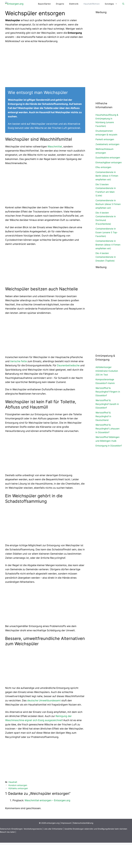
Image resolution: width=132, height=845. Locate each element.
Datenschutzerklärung (83, 823)
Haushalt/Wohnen (92, 4)
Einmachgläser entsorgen (109, 162)
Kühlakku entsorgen (18, 788)
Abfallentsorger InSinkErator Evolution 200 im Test (107, 371)
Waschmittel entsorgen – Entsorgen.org (47, 800)
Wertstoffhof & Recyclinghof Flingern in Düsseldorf (108, 392)
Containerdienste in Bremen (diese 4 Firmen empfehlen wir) (108, 245)
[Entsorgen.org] (14, 3)
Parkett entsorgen (105, 139)
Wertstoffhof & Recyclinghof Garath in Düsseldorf (107, 404)
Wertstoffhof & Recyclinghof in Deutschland (103, 416)
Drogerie (60, 4)
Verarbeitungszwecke (33, 829)
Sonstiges (109, 4)
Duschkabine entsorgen (108, 157)
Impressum (66, 823)
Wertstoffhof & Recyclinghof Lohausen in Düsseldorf (107, 429)
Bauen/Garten (44, 4)
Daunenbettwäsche (68, 365)
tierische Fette (18, 361)
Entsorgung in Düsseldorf (109, 445)
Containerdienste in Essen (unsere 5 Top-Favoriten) (107, 232)
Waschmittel (55, 146)
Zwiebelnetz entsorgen (107, 144)
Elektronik (73, 4)
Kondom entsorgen (18, 785)
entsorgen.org (52, 823)
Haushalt (13, 782)
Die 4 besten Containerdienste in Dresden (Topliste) (106, 257)
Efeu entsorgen (103, 167)
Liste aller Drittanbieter (53, 829)
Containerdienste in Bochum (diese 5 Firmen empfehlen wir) (108, 204)
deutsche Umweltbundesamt (44, 700)
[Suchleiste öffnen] (123, 4)
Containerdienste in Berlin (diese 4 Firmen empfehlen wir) (107, 176)
